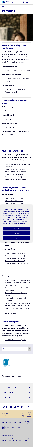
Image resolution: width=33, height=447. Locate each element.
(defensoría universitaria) (12, 438)
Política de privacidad (6, 440)
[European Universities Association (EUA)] (16, 427)
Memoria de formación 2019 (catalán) (15, 169)
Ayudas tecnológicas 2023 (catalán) (15, 256)
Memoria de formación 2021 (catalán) (15, 174)
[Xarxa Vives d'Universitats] (17, 422)
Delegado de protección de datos (20, 440)
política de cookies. (20, 223)
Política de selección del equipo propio (15, 298)
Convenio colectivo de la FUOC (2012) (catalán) (18, 280)
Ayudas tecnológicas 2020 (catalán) (15, 261)
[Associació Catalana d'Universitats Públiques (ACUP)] (6, 422)
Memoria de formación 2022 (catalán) (15, 177)
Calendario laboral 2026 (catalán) (14, 198)
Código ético (8, 300)
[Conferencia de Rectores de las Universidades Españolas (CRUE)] (27, 422)
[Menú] (30, 2)
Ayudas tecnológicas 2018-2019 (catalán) (16, 263)
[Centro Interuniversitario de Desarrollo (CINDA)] (5, 427)
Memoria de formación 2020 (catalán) (15, 172)
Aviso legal (27, 438)
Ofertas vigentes (9, 111)
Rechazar (16, 233)
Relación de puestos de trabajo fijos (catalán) (17, 70)
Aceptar (16, 228)
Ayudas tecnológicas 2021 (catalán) (15, 258)
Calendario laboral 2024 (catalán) (14, 203)
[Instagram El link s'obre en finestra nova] (4, 407)
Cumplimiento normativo (7, 435)
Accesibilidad (4, 443)
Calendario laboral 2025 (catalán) (14, 201)
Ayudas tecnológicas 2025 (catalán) (15, 253)
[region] (16, 223)
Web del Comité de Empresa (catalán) (15, 340)
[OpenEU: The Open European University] (29, 414)
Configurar (16, 238)
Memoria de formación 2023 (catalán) (15, 179)
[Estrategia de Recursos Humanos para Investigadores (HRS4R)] (23, 414)
